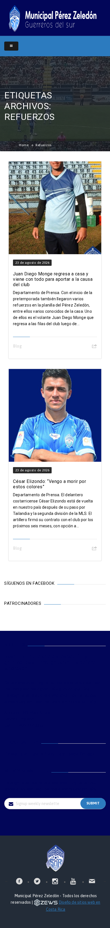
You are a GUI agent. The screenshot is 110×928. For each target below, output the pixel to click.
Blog (17, 346)
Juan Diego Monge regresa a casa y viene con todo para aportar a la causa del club (53, 279)
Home (23, 145)
